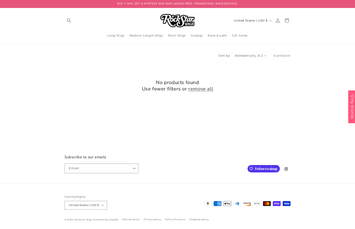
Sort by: (224, 55)
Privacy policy (152, 219)
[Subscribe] (133, 168)
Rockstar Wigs (83, 219)
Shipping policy (199, 219)
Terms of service (175, 219)
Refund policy (131, 219)
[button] (69, 20)
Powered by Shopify (105, 219)
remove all (200, 89)
